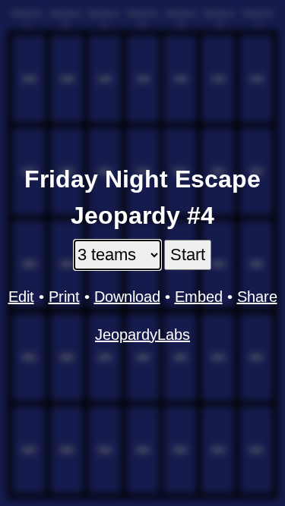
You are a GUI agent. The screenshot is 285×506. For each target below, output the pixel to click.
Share (257, 296)
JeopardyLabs (142, 334)
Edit (21, 296)
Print (64, 296)
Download (127, 296)
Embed (199, 296)
